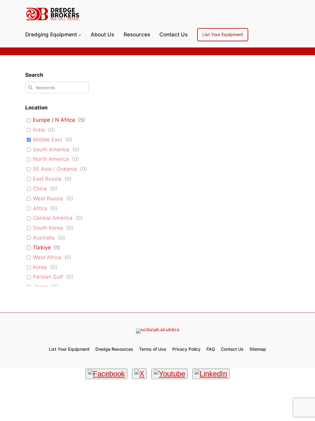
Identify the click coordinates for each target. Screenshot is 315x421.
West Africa (47, 257)
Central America (53, 218)
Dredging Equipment (51, 34)
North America (51, 159)
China (40, 189)
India (39, 130)
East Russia (47, 179)
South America (51, 149)
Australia (44, 238)
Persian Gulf (48, 277)
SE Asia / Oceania (55, 169)
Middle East (47, 140)
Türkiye (42, 247)
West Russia (48, 198)
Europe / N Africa (54, 120)
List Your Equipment (222, 34)
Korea (40, 267)
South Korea (48, 228)
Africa (40, 208)
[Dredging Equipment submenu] (79, 34)
